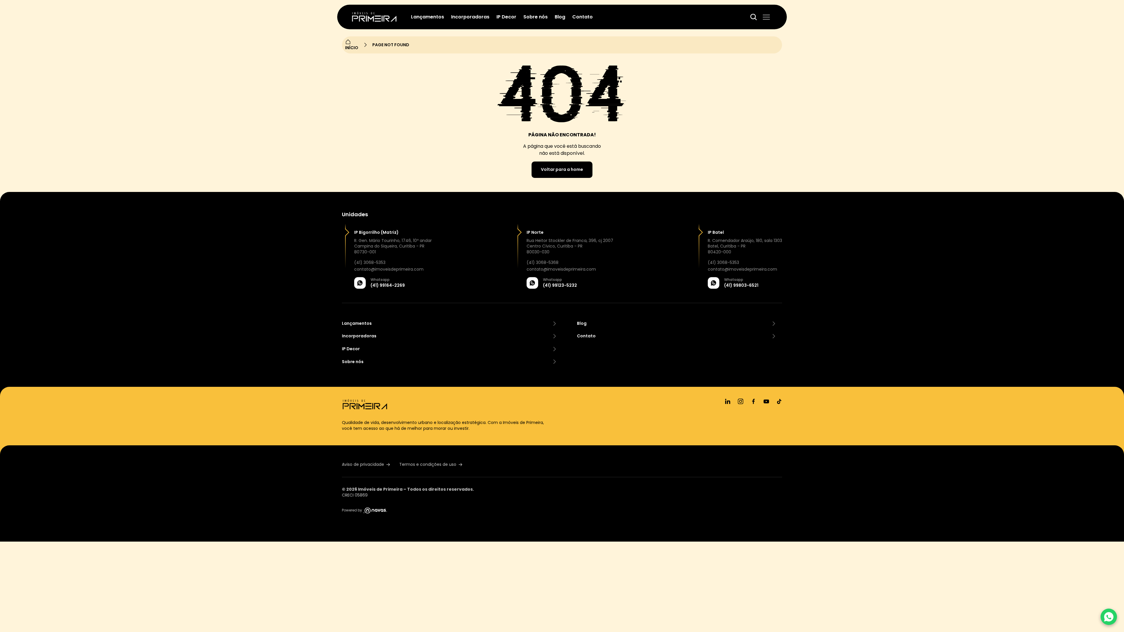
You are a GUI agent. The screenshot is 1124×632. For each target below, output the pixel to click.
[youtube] (766, 401)
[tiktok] (779, 401)
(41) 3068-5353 (369, 262)
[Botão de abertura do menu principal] (766, 17)
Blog (560, 16)
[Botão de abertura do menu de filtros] (753, 17)
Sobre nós (535, 16)
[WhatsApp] (1109, 617)
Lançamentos (427, 16)
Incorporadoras (470, 16)
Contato (582, 16)
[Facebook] (753, 401)
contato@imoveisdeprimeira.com (389, 269)
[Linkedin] (728, 401)
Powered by (352, 510)
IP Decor (506, 16)
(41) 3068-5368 (542, 262)
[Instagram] (740, 401)
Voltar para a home (562, 169)
